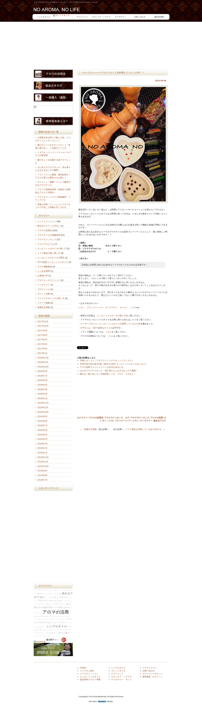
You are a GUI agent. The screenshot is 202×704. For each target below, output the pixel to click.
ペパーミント (45, 622)
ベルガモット (41, 627)
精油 (42, 597)
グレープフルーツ (60, 623)
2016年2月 (42, 394)
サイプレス (68, 601)
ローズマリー (111, 307)
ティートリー (55, 616)
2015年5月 (42, 434)
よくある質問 (43, 271)
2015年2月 (42, 448)
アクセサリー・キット (121, 679)
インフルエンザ (51, 630)
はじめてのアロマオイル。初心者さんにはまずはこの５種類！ (109, 370)
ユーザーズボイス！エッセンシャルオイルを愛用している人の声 (110, 324)
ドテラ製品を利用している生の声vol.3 (143, 429)
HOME (83, 668)
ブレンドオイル (60, 597)
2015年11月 (42, 407)
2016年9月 (42, 371)
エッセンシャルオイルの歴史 (50, 257)
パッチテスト (43, 284)
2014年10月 (43, 466)
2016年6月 (42, 380)
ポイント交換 (43, 293)
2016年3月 (42, 389)
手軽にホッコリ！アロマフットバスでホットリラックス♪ (106, 360)
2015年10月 (43, 412)
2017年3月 (42, 344)
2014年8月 (42, 475)
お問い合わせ (148, 671)
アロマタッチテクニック (48, 280)
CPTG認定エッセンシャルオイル (52, 262)
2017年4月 (42, 339)
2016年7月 (42, 376)
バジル (133, 307)
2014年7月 (42, 480)
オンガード (62, 619)
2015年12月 (43, 403)
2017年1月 (42, 353)
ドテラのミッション (89, 674)
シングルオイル (56, 626)
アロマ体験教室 (44, 266)
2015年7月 (42, 425)
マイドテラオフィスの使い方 (50, 298)
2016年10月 (43, 367)
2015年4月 (42, 439)
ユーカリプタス (39, 604)
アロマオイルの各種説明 (48, 235)
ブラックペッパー (95, 307)
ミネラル (45, 590)
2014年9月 (42, 470)
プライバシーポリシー (152, 674)
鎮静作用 (66, 607)
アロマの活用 (156, 417)
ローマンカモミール (50, 619)
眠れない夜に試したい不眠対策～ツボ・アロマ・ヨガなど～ (108, 374)
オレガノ (124, 307)
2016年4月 (42, 385)
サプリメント (117, 674)
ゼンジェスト (47, 636)
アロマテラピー (39, 633)
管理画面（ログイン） (152, 676)
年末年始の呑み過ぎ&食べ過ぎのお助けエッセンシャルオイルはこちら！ (113, 364)
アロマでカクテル (45, 244)
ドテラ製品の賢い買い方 (48, 253)
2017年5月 (42, 335)
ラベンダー (64, 632)
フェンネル (48, 597)
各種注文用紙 (90, 429)
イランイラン (60, 604)
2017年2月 (42, 348)
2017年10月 (43, 326)
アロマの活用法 (96, 417)
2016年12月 (43, 358)
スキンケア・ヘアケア (121, 676)
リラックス (38, 590)
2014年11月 (42, 461)
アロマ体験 (57, 594)
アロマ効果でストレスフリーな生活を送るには (101, 367)
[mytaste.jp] (40, 641)
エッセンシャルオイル (90, 676)
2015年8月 (42, 421)
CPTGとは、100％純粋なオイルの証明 (98, 328)
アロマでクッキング (113, 417)
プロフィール (43, 289)
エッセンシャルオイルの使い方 (111, 315)
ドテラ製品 (58, 607)
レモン (81, 307)
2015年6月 (42, 430)
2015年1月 (42, 452)
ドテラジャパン (149, 668)
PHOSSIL (45, 616)
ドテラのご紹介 (87, 671)
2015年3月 (42, 443)
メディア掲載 (43, 303)
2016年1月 (42, 398)
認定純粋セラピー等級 (90, 679)
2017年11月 (42, 321)
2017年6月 (42, 330)
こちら (133, 319)
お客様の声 (42, 275)
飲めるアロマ (160, 420)
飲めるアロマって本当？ (48, 226)
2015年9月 (42, 416)
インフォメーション (46, 221)
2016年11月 (42, 362)
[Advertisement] (101, 43)
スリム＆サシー (55, 590)
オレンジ (49, 604)
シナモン (39, 619)
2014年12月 (43, 457)
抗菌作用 (39, 594)
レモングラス (48, 594)
